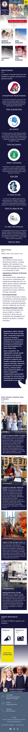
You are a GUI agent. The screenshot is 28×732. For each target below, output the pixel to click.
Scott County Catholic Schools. (14, 720)
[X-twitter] (17, 729)
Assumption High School (14, 96)
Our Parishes (19, 42)
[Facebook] (10, 729)
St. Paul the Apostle (14, 227)
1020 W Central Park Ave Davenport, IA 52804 (13, 697)
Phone (9, 709)
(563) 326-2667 (10, 711)
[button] (26, 2)
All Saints (14, 129)
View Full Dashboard (7, 654)
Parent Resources (6, 42)
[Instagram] (14, 729)
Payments (20, 630)
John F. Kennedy (14, 163)
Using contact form (11, 704)
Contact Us (5, 59)
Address (9, 695)
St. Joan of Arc (14, 195)
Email (8, 702)
